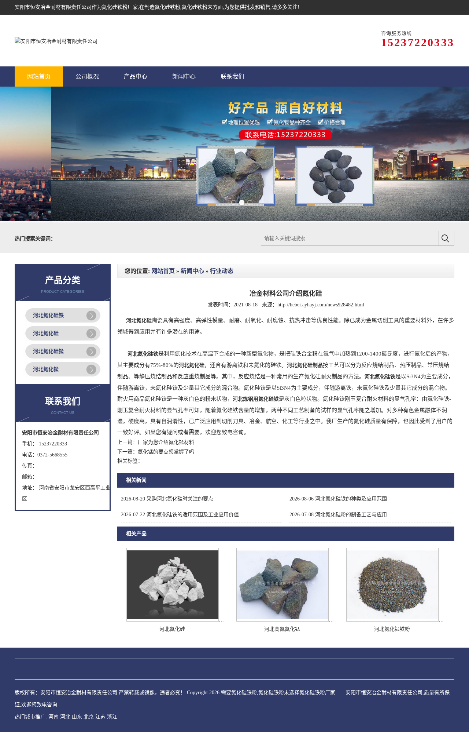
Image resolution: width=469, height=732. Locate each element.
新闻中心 (192, 271)
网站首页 (163, 271)
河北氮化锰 (46, 369)
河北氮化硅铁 (48, 315)
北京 (89, 717)
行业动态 (221, 271)
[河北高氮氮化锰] (282, 620)
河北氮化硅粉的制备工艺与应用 (338, 514)
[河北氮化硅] (172, 620)
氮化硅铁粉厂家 (120, 7)
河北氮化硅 (46, 333)
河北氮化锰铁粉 (392, 629)
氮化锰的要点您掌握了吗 (166, 452)
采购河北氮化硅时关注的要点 (167, 499)
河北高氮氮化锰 (282, 629)
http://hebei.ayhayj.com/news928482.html (320, 304)
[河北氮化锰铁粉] (392, 620)
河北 (65, 717)
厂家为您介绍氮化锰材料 (166, 442)
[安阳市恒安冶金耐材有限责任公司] (56, 40)
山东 (77, 717)
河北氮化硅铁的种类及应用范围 (338, 499)
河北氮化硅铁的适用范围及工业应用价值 (180, 514)
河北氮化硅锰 (48, 351)
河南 (53, 717)
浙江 (112, 717)
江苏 (100, 717)
